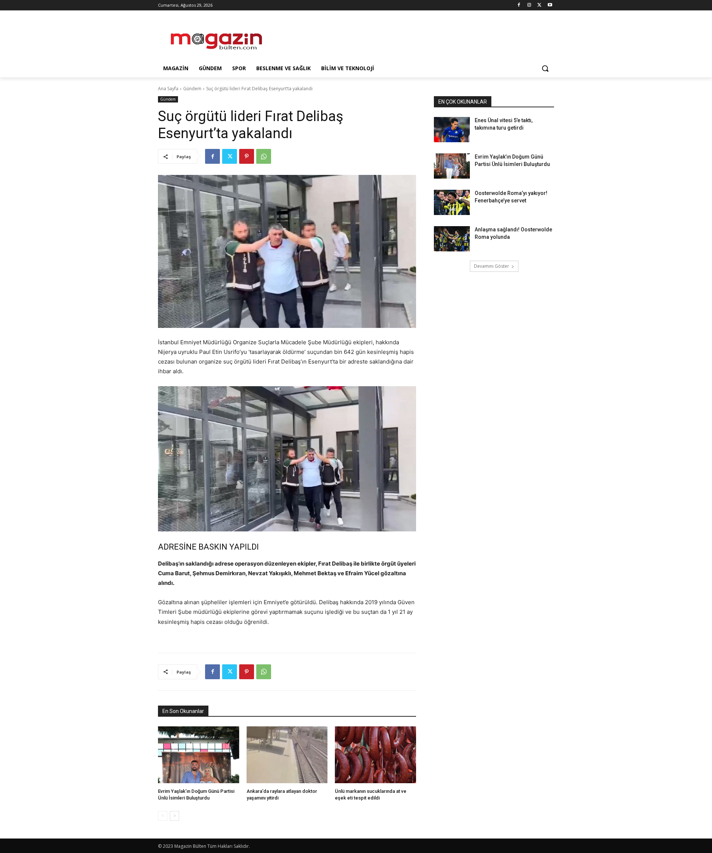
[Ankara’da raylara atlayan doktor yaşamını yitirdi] (287, 754)
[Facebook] (519, 5)
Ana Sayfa (168, 88)
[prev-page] (162, 816)
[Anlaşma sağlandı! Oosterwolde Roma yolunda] (452, 238)
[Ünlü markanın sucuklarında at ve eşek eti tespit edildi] (375, 754)
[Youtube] (549, 5)
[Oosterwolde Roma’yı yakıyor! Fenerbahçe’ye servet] (452, 202)
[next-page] (174, 816)
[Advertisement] (412, 37)
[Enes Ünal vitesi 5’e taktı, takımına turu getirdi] (452, 129)
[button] (545, 68)
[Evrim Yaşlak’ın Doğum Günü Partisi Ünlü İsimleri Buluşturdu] (198, 754)
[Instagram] (529, 5)
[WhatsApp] (263, 156)
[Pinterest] (246, 156)
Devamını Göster (491, 266)
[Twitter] (539, 5)
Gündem (192, 88)
